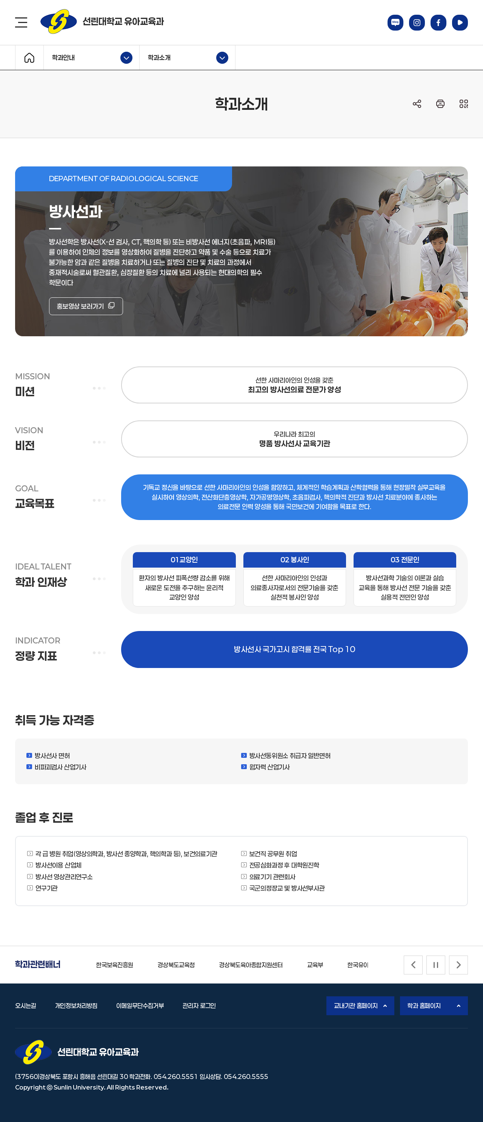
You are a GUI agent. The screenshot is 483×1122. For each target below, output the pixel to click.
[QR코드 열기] (464, 104)
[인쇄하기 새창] (440, 104)
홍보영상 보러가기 (80, 306)
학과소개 (155, 56)
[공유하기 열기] (417, 104)
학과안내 (59, 56)
